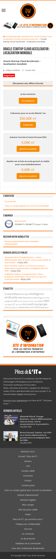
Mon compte (28, 504)
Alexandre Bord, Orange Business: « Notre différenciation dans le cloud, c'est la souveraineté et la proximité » (28, 260)
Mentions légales (28, 500)
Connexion (28, 475)
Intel (44, 298)
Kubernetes (24, 307)
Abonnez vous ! (28, 451)
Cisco (7, 307)
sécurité (19, 305)
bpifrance (44, 307)
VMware (16, 294)
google (43, 304)
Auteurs (28, 461)
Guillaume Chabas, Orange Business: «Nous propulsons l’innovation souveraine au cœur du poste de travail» (25, 276)
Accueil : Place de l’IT (27, 456)
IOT (13, 304)
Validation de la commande (28, 543)
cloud (36, 304)
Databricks (14, 307)
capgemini (9, 301)
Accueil (8, 36)
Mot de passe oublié (28, 509)
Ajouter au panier (28, 149)
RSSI (47, 298)
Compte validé (28, 470)
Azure (41, 301)
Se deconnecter (28, 538)
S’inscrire (28, 529)
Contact (28, 480)
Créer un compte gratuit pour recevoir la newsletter (27, 206)
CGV (28, 466)
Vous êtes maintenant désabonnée (28, 548)
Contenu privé (28, 485)
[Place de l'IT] (28, 11)
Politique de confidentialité (28, 524)
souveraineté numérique (28, 301)
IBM (20, 297)
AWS (46, 301)
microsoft (27, 304)
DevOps (25, 294)
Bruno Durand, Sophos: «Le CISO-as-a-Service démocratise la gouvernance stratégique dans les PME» (26, 268)
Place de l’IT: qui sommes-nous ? (28, 519)
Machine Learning (32, 297)
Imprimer (9, 75)
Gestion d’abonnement (27, 495)
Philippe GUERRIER (12, 70)
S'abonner (28, 125)
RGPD (37, 307)
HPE (32, 307)
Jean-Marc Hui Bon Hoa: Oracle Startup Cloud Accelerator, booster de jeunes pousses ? (27, 37)
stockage (8, 304)
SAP (15, 301)
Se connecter (28, 100)
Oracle (8, 294)
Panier (28, 514)
